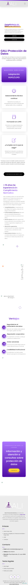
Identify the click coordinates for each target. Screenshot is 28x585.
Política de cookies (8, 570)
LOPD (5, 537)
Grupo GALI (22, 514)
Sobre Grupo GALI (8, 531)
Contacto (6, 539)
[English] (23, 583)
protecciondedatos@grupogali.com (15, 549)
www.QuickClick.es (14, 584)
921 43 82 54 (11, 551)
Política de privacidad (9, 568)
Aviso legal (6, 566)
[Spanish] (26, 583)
